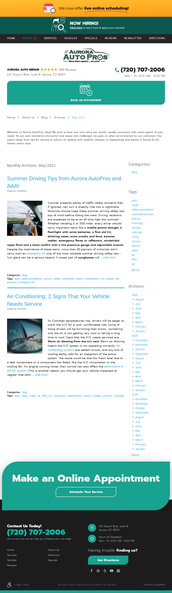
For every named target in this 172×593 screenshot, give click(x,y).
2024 (135, 394)
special (136, 218)
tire (117, 278)
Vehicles (70, 38)
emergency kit (26, 282)
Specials (90, 38)
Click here (76, 27)
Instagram (118, 570)
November (141, 344)
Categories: (139, 164)
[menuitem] (11, 38)
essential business (143, 214)
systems (107, 395)
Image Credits (22, 584)
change (110, 278)
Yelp (104, 570)
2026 (135, 294)
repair (25, 395)
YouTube (111, 570)
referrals (137, 232)
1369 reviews (67, 69)
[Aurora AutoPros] (86, 56)
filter (44, 395)
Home (11, 38)
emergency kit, (36, 253)
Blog (44, 117)
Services (50, 38)
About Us (30, 38)
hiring (135, 236)
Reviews (111, 38)
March (139, 322)
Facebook (91, 570)
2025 (135, 335)
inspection (59, 395)
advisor (136, 245)
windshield (68, 278)
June (138, 308)
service (48, 278)
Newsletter (132, 38)
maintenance (92, 278)
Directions (157, 38)
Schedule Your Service (86, 492)
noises (87, 395)
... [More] (133, 270)
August (139, 299)
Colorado (119, 395)
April (138, 317)
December (141, 340)
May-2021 (78, 117)
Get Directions (108, 560)
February (140, 326)
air (39, 395)
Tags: (133, 192)
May (137, 313)
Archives (59, 117)
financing (137, 223)
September (142, 353)
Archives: (136, 286)
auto (17, 278)
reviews (136, 227)
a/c (50, 395)
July (137, 304)
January (140, 331)
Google (98, 570)
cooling (96, 395)
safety (57, 278)
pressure (12, 282)
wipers (79, 278)
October (140, 349)
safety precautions (32, 278)
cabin (33, 395)
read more (109, 257)
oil (102, 278)
